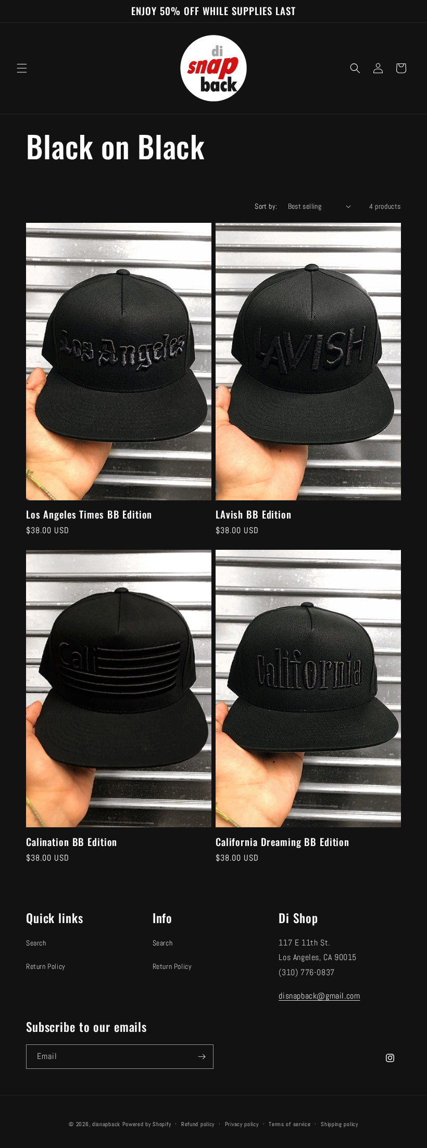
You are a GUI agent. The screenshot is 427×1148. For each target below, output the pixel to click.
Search (36, 943)
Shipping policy (339, 1124)
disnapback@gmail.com (319, 995)
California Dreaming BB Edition (282, 842)
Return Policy (46, 966)
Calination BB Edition (71, 842)
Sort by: (266, 206)
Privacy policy (242, 1124)
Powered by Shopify (146, 1124)
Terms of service (289, 1124)
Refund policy (198, 1124)
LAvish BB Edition (254, 515)
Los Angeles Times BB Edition (89, 515)
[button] (21, 68)
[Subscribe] (201, 1056)
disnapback (106, 1124)
